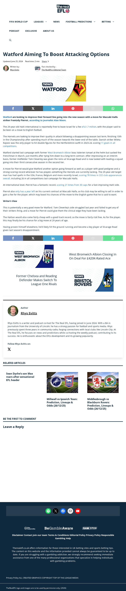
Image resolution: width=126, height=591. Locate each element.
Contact (28, 535)
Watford (7, 117)
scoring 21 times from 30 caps (72, 184)
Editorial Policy (77, 535)
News (56, 21)
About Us (48, 30)
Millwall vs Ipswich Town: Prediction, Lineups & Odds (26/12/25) (62, 402)
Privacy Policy (93, 535)
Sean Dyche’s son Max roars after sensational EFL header (20, 377)
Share (44, 61)
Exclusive (31, 30)
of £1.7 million (89, 126)
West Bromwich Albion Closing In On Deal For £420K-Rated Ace (92, 256)
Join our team (40, 535)
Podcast (14, 30)
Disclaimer (17, 535)
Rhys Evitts (29, 313)
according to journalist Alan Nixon (47, 120)
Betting (106, 21)
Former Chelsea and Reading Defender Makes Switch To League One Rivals (36, 280)
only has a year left (25, 191)
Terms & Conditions (58, 535)
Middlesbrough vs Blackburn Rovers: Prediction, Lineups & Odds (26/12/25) (100, 403)
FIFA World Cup (18, 21)
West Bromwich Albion (59, 152)
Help (68, 538)
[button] (10, 40)
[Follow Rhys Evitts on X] (9, 350)
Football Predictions (79, 21)
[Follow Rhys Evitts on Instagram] (15, 350)
